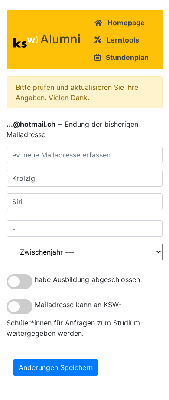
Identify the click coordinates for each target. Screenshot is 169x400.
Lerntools (120, 40)
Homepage (123, 22)
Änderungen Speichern (56, 367)
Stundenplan (125, 57)
